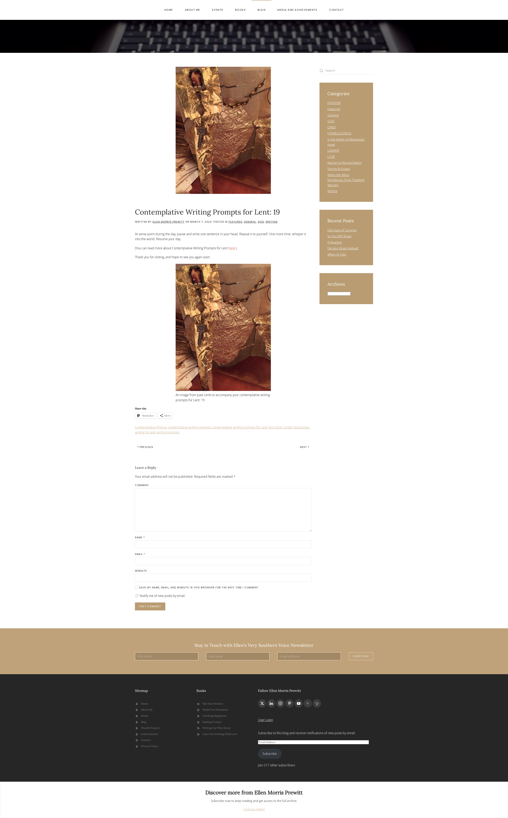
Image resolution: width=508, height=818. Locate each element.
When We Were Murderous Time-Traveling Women (345, 180)
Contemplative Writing (150, 427)
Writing (272, 221)
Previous (146, 447)
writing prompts (168, 432)
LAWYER (333, 150)
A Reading (334, 242)
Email (140, 554)
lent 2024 (275, 427)
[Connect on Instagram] (280, 703)
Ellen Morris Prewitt (169, 221)
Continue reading (254, 809)
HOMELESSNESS (339, 133)
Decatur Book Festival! (342, 248)
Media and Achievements (297, 10)
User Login (265, 720)
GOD (261, 221)
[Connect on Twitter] (262, 703)
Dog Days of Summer (342, 230)
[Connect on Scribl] (317, 703)
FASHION (334, 103)
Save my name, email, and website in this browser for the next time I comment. (198, 587)
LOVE (331, 157)
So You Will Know (339, 236)
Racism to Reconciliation (344, 163)
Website (141, 570)
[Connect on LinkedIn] (271, 703)
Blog (262, 10)
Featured (235, 221)
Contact (336, 10)
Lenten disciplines (296, 427)
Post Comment (150, 606)
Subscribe (361, 656)
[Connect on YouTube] (298, 703)
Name (140, 537)
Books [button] (240, 10)
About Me (192, 10)
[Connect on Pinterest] (289, 703)
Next (303, 447)
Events (217, 10)
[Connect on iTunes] (308, 703)
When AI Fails (336, 254)
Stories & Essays (338, 169)
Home (168, 10)
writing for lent (145, 432)
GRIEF (331, 127)
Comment (142, 485)
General (250, 221)
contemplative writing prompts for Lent (239, 427)
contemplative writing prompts (189, 427)
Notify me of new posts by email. (163, 596)
